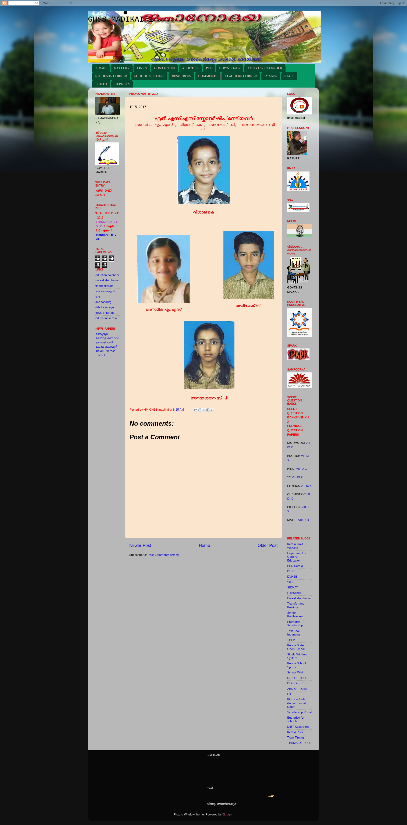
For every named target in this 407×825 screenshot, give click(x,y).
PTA (209, 68)
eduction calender (107, 275)
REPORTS (122, 83)
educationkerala (106, 318)
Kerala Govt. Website (295, 545)
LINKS (142, 68)
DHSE (291, 571)
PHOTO (101, 83)
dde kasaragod (105, 307)
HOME (101, 68)
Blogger (227, 814)
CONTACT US (164, 68)
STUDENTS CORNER (111, 76)
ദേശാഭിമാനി (104, 342)
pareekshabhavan (107, 280)
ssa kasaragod (105, 291)
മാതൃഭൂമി (101, 334)
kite (97, 296)
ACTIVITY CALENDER (265, 68)
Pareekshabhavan (299, 598)
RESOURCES (181, 76)
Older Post (268, 545)
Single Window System (297, 656)
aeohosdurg (103, 302)
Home (204, 545)
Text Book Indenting (293, 632)
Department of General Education (297, 556)
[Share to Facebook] (208, 410)
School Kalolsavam (295, 614)
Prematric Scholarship (295, 623)
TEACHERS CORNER (241, 76)
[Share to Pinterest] (212, 410)
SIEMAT (292, 587)
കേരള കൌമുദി (106, 346)
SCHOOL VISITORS (149, 76)
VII (303, 507)
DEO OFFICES (297, 683)
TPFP (291, 639)
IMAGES (270, 76)
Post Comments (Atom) (163, 554)
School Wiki (295, 672)
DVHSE (292, 576)
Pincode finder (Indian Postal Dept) (297, 703)
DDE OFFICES (297, 678)
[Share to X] (204, 410)
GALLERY (122, 68)
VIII (308, 443)
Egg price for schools (295, 719)
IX (288, 447)
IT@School (294, 592)
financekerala (104, 285)
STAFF (289, 76)
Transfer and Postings (295, 605)
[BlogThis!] (200, 410)
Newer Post (140, 545)
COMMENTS (207, 76)
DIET (290, 694)
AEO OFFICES (297, 688)
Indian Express (105, 351)
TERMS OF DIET (298, 742)
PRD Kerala (295, 565)
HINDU (100, 355)
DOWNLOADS (229, 68)
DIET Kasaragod (298, 726)
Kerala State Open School (296, 647)
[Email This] (196, 410)
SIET (290, 582)
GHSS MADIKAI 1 (120, 19)
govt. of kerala (104, 312)
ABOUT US (190, 68)
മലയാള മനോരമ (107, 338)
